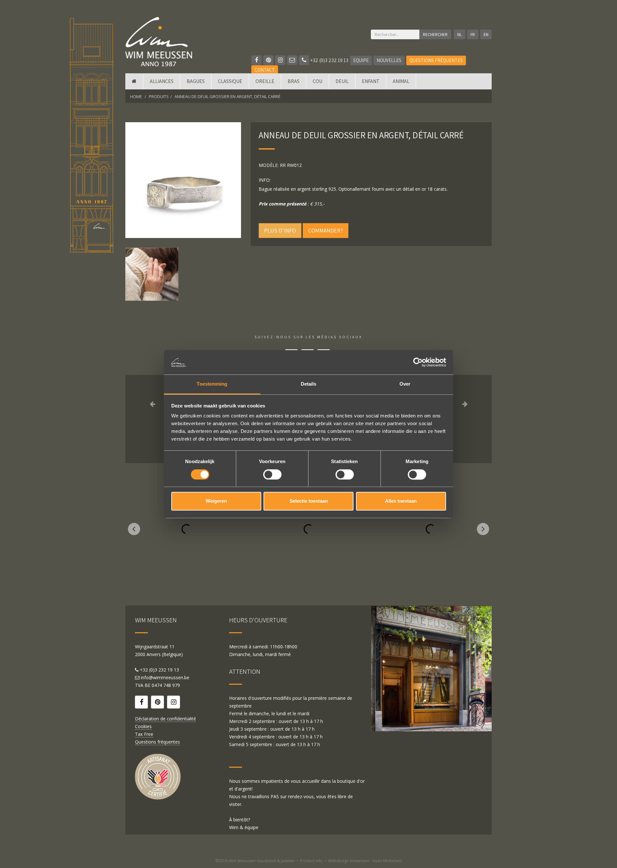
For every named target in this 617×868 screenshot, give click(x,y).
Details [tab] (309, 384)
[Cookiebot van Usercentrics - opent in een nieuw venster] (418, 362)
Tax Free (144, 734)
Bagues (196, 81)
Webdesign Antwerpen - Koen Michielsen (365, 860)
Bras (294, 81)
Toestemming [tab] (212, 384)
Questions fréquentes (436, 60)
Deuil (342, 81)
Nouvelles (389, 60)
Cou (317, 81)
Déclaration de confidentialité (165, 719)
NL (459, 34)
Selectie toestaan (309, 501)
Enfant (371, 81)
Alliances (162, 81)
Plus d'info (280, 230)
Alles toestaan (401, 501)
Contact (265, 70)
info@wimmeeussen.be (165, 677)
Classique (230, 81)
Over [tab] (404, 384)
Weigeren (216, 501)
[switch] (272, 474)
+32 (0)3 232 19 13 (328, 60)
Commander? (325, 230)
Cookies (143, 726)
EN (486, 34)
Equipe (361, 60)
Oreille (264, 81)
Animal (401, 81)
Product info (311, 860)
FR (472, 34)
